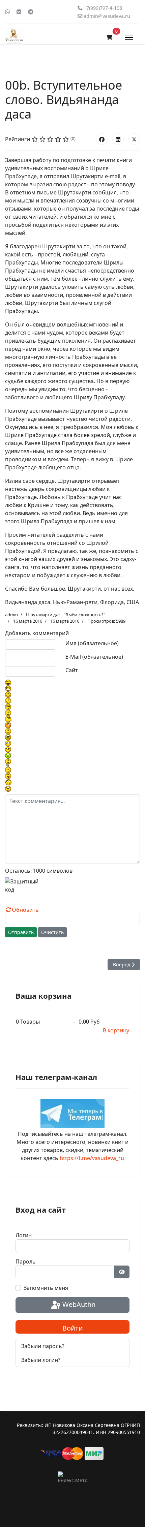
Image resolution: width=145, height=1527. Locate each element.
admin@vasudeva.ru (107, 16)
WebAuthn (78, 1304)
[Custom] (30, 11)
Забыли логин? (40, 1360)
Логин (24, 1235)
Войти (72, 1328)
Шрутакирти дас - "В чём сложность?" (65, 615)
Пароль (26, 1261)
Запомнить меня (46, 1287)
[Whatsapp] (7, 11)
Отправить (21, 932)
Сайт (71, 670)
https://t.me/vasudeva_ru (92, 1158)
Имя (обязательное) (92, 643)
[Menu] (129, 37)
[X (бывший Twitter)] (134, 139)
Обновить (25, 909)
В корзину (116, 1030)
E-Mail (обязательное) (94, 656)
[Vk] (19, 11)
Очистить (52, 932)
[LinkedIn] (118, 139)
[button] (109, 37)
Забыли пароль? (42, 1346)
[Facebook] (102, 139)
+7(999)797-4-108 (103, 8)
